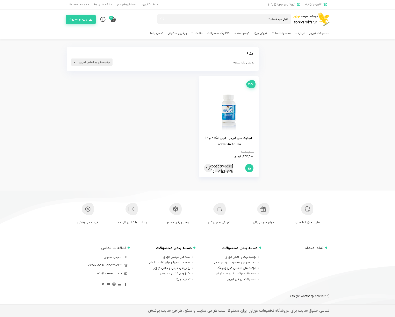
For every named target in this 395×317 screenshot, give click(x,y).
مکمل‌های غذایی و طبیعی (175, 274)
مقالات (199, 33)
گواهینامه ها (242, 33)
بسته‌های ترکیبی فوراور (177, 257)
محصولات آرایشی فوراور (241, 279)
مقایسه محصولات (77, 5)
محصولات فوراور (319, 33)
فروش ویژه (260, 33)
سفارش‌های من (126, 5)
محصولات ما (283, 33)
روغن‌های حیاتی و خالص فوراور (172, 268)
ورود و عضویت (78, 19)
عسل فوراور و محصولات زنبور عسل (235, 262)
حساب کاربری (150, 5)
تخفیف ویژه (183, 279)
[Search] (162, 19)
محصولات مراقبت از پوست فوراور (235, 274)
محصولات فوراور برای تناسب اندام (170, 262)
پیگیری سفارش (177, 33)
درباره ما (300, 33)
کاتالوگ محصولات (218, 33)
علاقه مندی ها (103, 5)
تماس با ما (156, 33)
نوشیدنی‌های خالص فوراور (240, 257)
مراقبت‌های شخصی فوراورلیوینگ (236, 268)
